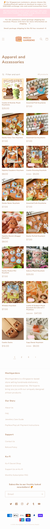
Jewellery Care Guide (14, 419)
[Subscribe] (42, 494)
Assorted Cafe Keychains (36, 203)
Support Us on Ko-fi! (14, 469)
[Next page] (35, 357)
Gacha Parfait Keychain (35, 236)
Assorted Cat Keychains (35, 138)
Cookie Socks (7, 342)
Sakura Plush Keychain (35, 271)
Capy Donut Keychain (34, 342)
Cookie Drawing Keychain (36, 170)
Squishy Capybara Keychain (13, 170)
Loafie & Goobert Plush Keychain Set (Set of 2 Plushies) (35, 308)
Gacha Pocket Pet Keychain (9, 272)
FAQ (7, 413)
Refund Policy (11, 447)
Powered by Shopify (33, 524)
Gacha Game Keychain (11, 203)
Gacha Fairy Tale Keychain (12, 138)
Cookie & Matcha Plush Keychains (11, 104)
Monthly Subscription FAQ (16, 475)
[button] (3, 39)
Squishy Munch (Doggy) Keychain (11, 237)
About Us (9, 407)
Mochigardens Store (22, 524)
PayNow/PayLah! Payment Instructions (22, 425)
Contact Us (10, 441)
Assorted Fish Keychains (36, 103)
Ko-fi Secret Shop (13, 463)
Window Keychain (9, 306)
